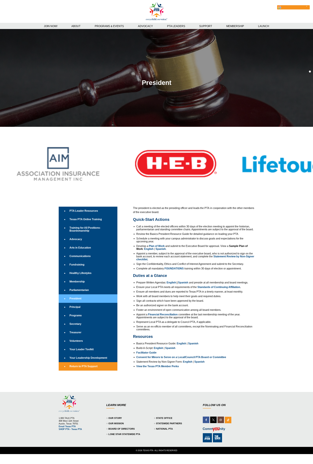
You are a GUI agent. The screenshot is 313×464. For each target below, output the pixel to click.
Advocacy (145, 26)
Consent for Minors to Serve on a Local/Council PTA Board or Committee (181, 357)
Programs (75, 315)
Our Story (115, 418)
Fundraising (76, 264)
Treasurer (75, 332)
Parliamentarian (79, 290)
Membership (235, 26)
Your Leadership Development (88, 357)
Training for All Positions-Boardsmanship (85, 229)
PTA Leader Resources (83, 210)
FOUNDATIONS (174, 268)
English (149, 249)
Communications (80, 256)
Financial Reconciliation (163, 314)
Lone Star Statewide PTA (124, 434)
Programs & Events (109, 26)
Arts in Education (80, 247)
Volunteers (76, 340)
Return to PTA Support (83, 366)
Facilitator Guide (146, 352)
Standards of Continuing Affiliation (218, 287)
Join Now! (50, 26)
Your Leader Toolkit (81, 349)
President (75, 298)
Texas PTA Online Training (85, 219)
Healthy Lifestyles (80, 273)
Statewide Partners (169, 423)
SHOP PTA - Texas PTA (70, 429)
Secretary (75, 324)
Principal (74, 307)
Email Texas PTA (67, 426)
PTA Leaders (176, 26)
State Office (164, 418)
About (76, 26)
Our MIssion (116, 423)
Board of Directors (121, 428)
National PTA (164, 428)
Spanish (161, 249)
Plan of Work (157, 246)
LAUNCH (263, 26)
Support (205, 26)
